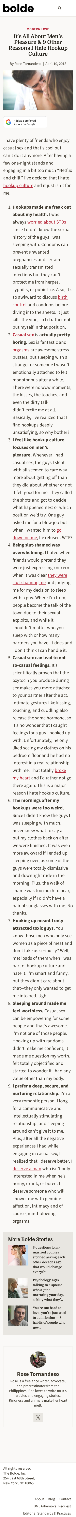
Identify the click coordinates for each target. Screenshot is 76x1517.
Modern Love (38, 29)
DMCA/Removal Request (52, 1506)
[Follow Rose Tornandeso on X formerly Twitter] (38, 1417)
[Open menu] (69, 8)
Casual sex (23, 334)
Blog (51, 1499)
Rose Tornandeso (28, 63)
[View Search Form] (59, 8)
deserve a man (27, 1168)
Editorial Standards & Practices (47, 1513)
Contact (65, 1499)
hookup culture (18, 185)
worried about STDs (46, 222)
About (39, 1499)
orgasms (21, 349)
